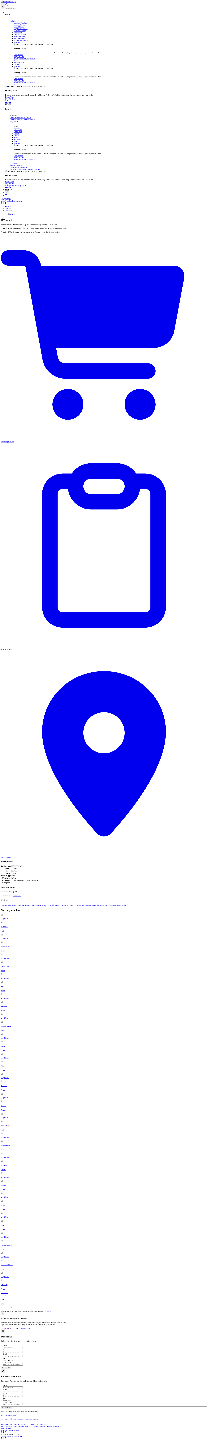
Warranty (28, 906)
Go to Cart (47, 1311)
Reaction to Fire (90, 906)
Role (4, 1358)
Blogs (16, 121)
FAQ (30, 1426)
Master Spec (17, 896)
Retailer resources (53, 1426)
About (34, 1426)
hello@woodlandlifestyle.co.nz (24, 59)
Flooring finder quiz (17, 1426)
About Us (13, 165)
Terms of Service (17, 1436)
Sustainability (14, 167)
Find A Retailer (15, 118)
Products (12, 21)
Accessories (23, 1424)
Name (5, 1346)
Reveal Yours (18, 55)
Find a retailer (5, 1426)
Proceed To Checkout (22, 1328)
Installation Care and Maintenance (111, 906)
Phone (5, 1350)
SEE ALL (4, 1293)
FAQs (12, 163)
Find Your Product (16, 120)
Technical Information (17, 169)
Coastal (8, 208)
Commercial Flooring (35, 1424)
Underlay (16, 1424)
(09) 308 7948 (19, 57)
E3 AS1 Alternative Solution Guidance (68, 906)
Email (5, 1354)
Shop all (8, 207)
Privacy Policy (6, 1436)
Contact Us (47, 1424)
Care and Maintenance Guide (11, 906)
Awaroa (9, 210)
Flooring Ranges (6, 1424)
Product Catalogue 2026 (43, 906)
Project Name (7, 1362)
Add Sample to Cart (8, 1328)
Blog (26, 1426)
